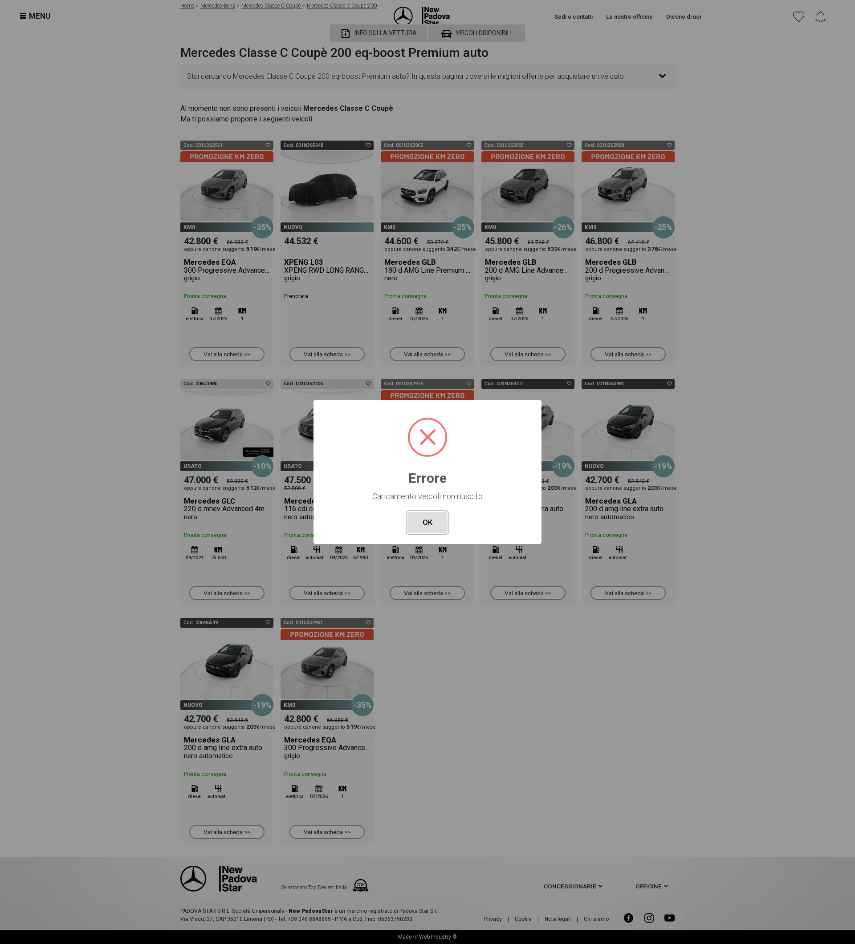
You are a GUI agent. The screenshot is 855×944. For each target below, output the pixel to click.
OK (427, 522)
